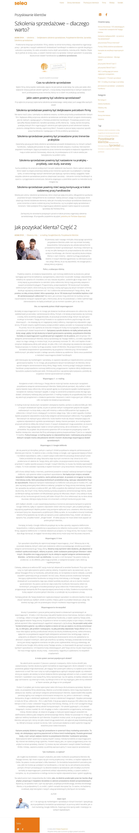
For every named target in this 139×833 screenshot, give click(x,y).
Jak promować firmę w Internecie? (108, 43)
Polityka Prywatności (62, 829)
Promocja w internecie (91, 3)
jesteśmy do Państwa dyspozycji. (73, 216)
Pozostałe (101, 111)
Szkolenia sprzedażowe (24, 40)
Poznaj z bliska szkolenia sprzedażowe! (110, 46)
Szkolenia (30, 37)
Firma (104, 3)
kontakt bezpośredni (110, 133)
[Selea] (21, 3)
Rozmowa (106, 146)
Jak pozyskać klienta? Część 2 (46, 227)
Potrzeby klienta (114, 136)
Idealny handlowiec (104, 104)
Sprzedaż (87, 37)
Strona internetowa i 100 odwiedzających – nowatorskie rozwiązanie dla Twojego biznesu (111, 29)
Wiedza (111, 3)
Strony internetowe (73, 3)
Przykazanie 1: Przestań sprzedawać (109, 78)
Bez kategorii (102, 100)
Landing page (107, 136)
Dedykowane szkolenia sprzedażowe (51, 37)
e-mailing (43, 235)
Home (62, 3)
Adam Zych (19, 38)
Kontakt (120, 3)
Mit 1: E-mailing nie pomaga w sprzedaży (111, 82)
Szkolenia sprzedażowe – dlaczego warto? (52, 26)
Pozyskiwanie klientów (74, 37)
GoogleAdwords (54, 235)
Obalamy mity (32, 235)
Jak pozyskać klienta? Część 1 (107, 67)
